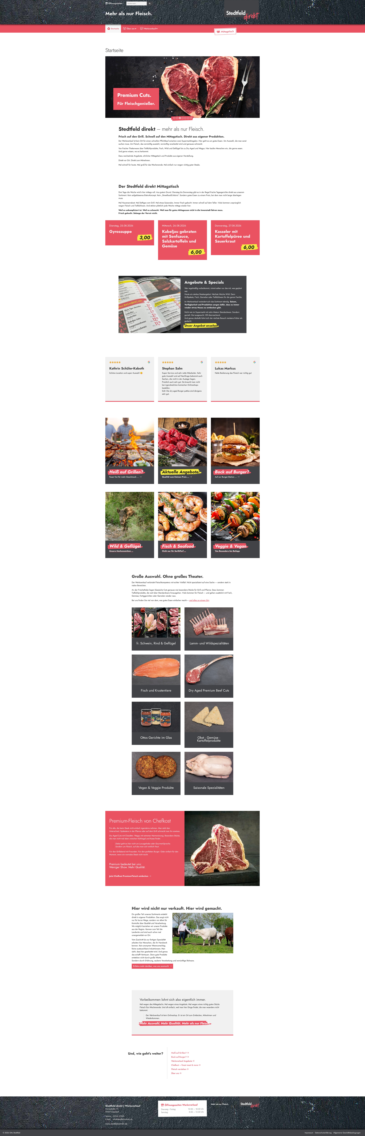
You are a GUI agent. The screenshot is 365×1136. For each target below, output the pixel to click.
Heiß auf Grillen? (178, 1052)
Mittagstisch (227, 32)
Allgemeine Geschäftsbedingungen (347, 1132)
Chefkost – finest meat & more (184, 1065)
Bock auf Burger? (178, 1057)
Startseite (115, 28)
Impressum (309, 1132)
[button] (174, 118)
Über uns (130, 28)
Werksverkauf (150, 28)
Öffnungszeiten (115, 3)
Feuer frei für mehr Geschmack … (124, 476)
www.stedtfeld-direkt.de (116, 1123)
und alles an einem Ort (199, 600)
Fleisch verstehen (178, 1069)
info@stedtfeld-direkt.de (123, 1119)
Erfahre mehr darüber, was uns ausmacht (151, 966)
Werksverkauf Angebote (181, 1061)
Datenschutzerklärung (323, 1132)
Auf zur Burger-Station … (226, 476)
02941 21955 (118, 1116)
